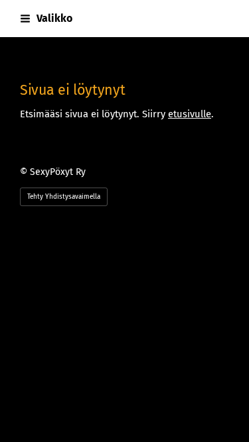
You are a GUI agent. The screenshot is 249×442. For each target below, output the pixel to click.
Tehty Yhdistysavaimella (63, 197)
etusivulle (189, 114)
